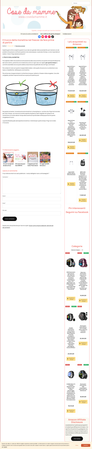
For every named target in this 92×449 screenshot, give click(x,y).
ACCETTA (86, 445)
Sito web (5, 210)
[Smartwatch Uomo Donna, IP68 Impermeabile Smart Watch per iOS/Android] (83, 374)
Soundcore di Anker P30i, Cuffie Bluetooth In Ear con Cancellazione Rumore (83, 126)
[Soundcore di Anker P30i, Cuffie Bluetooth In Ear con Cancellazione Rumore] (83, 112)
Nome (4, 196)
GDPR (5, 447)
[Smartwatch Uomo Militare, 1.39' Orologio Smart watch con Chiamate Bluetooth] (83, 316)
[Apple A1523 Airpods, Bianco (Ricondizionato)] (71, 163)
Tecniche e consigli (20, 46)
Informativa (77, 439)
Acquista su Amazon (72, 96)
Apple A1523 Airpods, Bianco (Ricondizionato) (71, 173)
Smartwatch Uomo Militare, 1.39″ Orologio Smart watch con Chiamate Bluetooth (83, 329)
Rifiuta (76, 445)
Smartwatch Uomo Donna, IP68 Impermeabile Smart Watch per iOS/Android (83, 387)
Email (4, 203)
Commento (5, 177)
